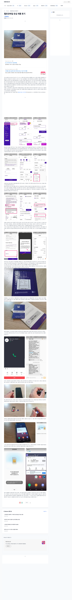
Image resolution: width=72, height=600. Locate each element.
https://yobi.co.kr (8, 61)
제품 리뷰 (44, 5)
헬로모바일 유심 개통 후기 (14, 14)
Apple (35, 5)
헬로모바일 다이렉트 (22, 92)
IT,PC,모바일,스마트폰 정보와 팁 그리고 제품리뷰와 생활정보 (16, 543)
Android (27, 5)
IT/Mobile (6, 16)
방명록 (62, 5)
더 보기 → (45, 511)
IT (19, 5)
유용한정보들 (53, 5)
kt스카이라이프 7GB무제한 (11, 62)
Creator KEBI (10, 5)
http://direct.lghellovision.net (10, 69)
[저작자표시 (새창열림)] (30, 502)
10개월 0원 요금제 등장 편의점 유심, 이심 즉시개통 (16, 71)
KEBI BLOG (7, 1)
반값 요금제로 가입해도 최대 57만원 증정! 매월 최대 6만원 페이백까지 (18, 72)
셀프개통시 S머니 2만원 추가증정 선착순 (13, 64)
